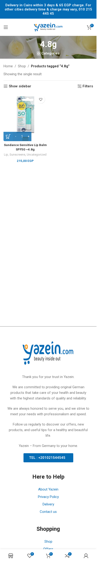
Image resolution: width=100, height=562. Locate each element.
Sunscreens (17, 154)
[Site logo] (48, 27)
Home (8, 66)
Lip (6, 154)
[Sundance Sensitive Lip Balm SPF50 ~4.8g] (25, 115)
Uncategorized (37, 154)
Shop (22, 66)
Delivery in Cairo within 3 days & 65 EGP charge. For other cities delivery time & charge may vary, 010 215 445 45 (48, 9)
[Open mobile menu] (5, 27)
